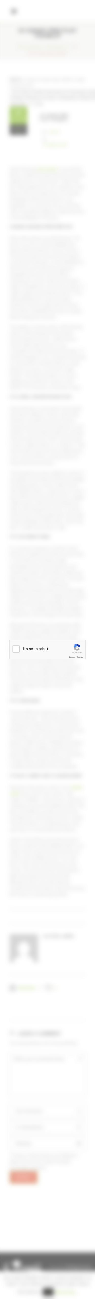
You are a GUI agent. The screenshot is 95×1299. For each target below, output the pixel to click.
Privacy (72, 657)
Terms (80, 657)
